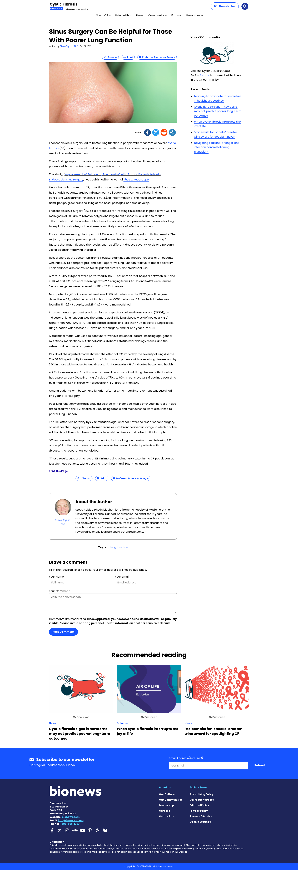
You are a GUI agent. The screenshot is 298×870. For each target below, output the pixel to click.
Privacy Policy (199, 810)
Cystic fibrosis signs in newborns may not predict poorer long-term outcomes (217, 111)
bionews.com (71, 817)
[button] (225, 6)
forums (205, 75)
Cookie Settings (200, 822)
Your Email (122, 577)
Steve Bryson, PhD (69, 46)
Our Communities (170, 799)
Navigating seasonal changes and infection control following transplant (216, 147)
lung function (119, 547)
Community (156, 15)
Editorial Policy (199, 805)
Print (129, 57)
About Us (165, 787)
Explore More (198, 787)
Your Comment (59, 591)
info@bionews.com (70, 820)
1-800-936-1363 (69, 824)
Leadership (166, 805)
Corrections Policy (202, 799)
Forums (176, 15)
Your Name (56, 577)
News (139, 15)
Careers (164, 810)
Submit (259, 765)
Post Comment (63, 632)
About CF (101, 15)
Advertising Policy (201, 794)
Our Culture (167, 794)
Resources (193, 15)
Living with (122, 15)
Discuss (111, 57)
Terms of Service (201, 816)
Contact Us (166, 816)
